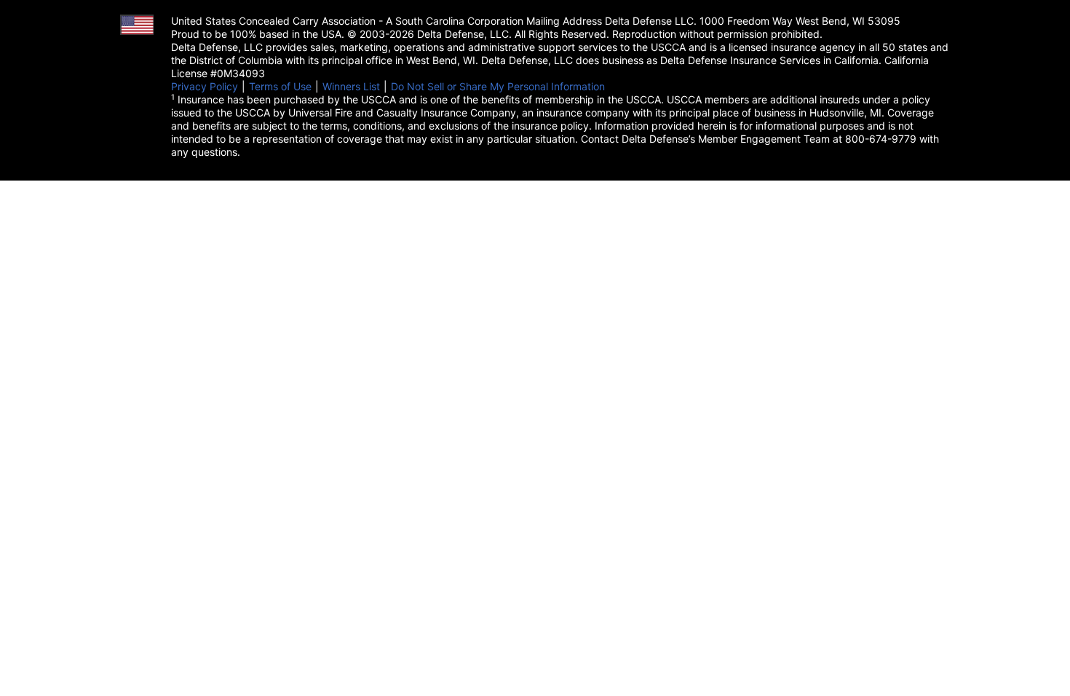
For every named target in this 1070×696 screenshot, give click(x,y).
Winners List (351, 86)
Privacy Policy (204, 86)
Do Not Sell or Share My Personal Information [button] (498, 86)
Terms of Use (280, 86)
